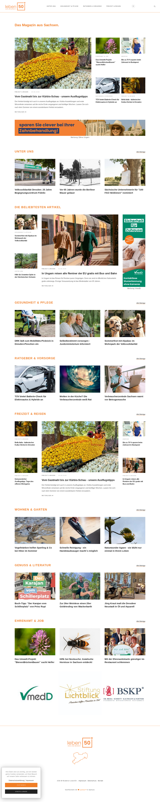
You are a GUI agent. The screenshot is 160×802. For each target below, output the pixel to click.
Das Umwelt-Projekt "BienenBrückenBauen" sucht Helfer (105, 62)
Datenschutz (92, 781)
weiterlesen (20, 112)
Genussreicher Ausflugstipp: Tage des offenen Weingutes (24, 481)
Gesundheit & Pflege (69, 6)
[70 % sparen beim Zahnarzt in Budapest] (133, 46)
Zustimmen (21, 785)
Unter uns (51, 6)
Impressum (82, 781)
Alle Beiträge (140, 152)
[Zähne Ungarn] (80, 128)
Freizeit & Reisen (113, 6)
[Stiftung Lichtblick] (80, 693)
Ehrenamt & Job (102, 56)
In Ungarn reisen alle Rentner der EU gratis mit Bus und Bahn (79, 273)
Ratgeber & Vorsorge (92, 6)
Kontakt (100, 781)
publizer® (83, 790)
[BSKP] (123, 693)
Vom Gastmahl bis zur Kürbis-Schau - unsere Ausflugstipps (51, 96)
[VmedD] (134, 250)
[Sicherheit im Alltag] (36, 693)
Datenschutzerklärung (16, 780)
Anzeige (124, 56)
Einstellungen (21, 791)
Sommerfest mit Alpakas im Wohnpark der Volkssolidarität (26, 238)
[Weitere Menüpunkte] (133, 6)
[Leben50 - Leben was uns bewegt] (15, 6)
